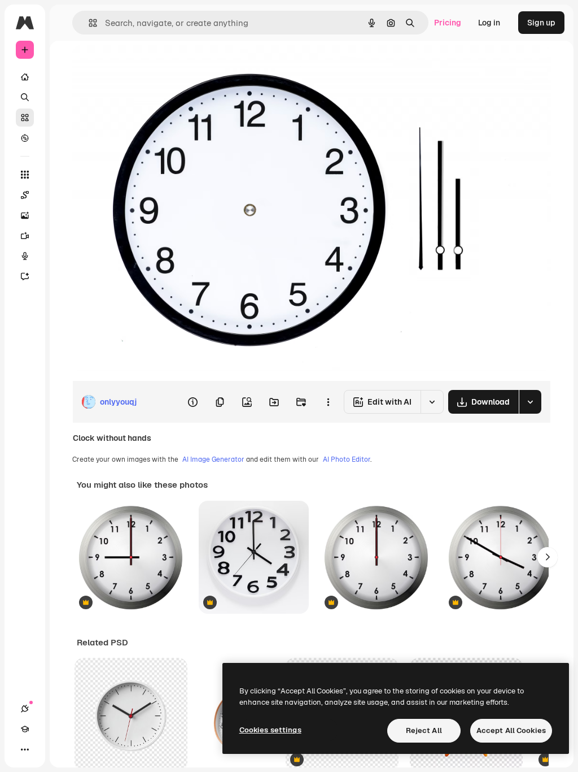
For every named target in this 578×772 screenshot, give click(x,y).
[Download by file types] (530, 402)
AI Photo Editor (346, 459)
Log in (489, 23)
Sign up (541, 23)
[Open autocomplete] (88, 23)
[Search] (25, 97)
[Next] (547, 557)
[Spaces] (25, 195)
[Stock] (25, 118)
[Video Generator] (25, 236)
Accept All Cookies (511, 730)
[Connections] (25, 709)
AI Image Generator (213, 459)
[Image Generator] (25, 215)
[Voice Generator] (25, 256)
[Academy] (25, 729)
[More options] (328, 402)
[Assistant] (25, 276)
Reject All (424, 730)
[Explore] (25, 138)
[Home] (25, 77)
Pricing (447, 23)
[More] (25, 749)
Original (144, 66)
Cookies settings (270, 730)
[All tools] (25, 175)
